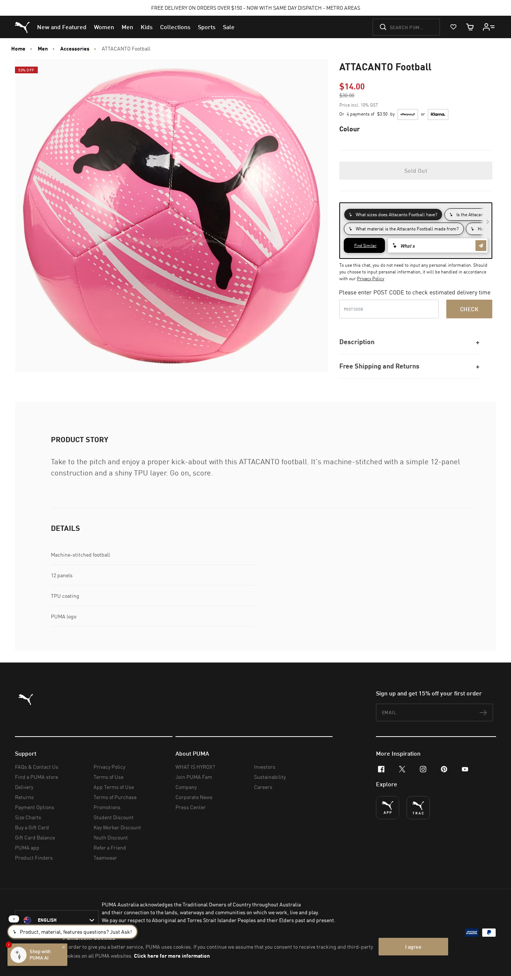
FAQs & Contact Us (36, 767)
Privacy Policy (370, 278)
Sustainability (270, 777)
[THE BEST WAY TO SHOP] (387, 807)
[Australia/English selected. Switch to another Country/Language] (56, 920)
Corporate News (193, 797)
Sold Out (415, 170)
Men (43, 49)
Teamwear (105, 857)
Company (186, 787)
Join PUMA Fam (193, 777)
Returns (24, 797)
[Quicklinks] (489, 27)
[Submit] (383, 27)
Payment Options (34, 807)
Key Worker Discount (117, 827)
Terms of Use (108, 777)
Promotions (107, 807)
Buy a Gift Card (32, 827)
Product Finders (34, 857)
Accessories (74, 49)
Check (469, 309)
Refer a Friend (110, 847)
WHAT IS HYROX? (195, 767)
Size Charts (28, 817)
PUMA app (27, 847)
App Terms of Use (114, 787)
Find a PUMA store (36, 777)
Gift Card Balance (35, 837)
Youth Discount (111, 837)
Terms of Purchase (115, 797)
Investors (264, 767)
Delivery (24, 787)
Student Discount (114, 817)
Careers (263, 787)
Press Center (190, 807)
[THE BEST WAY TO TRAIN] (418, 807)
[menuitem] (61, 27)
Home (18, 49)
